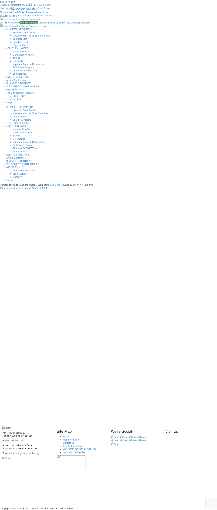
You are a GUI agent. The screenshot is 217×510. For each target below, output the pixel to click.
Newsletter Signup (74, 22)
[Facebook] (115, 436)
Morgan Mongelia (55, 184)
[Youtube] (115, 440)
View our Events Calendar (52, 22)
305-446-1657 (17, 440)
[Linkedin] (142, 436)
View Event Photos (28, 22)
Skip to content (7, 1)
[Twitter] (133, 436)
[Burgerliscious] (142, 440)
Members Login (71, 439)
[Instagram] (124, 436)
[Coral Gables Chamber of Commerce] (115, 443)
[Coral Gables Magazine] (133, 440)
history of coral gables (74, 452)
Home (66, 436)
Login (87, 22)
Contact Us (68, 442)
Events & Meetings (72, 445)
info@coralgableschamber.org (24, 453)
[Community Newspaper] (124, 440)
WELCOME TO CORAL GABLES (79, 449)
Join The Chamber (9, 22)
